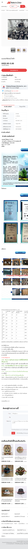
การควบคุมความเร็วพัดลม (8, 533)
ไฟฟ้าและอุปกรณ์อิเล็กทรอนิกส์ (12, 10)
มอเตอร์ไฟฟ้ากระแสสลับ (22, 533)
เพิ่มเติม (3, 536)
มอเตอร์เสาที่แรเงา (5, 516)
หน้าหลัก (3, 10)
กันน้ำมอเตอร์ (4, 514)
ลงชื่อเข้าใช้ (4, 100)
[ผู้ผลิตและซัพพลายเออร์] (14, 2)
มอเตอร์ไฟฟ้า (21, 10)
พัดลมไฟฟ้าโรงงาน (21, 530)
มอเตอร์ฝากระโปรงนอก (20, 516)
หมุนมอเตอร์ (17, 514)
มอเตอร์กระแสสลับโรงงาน (8, 530)
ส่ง (13, 433)
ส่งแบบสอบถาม (14, 70)
